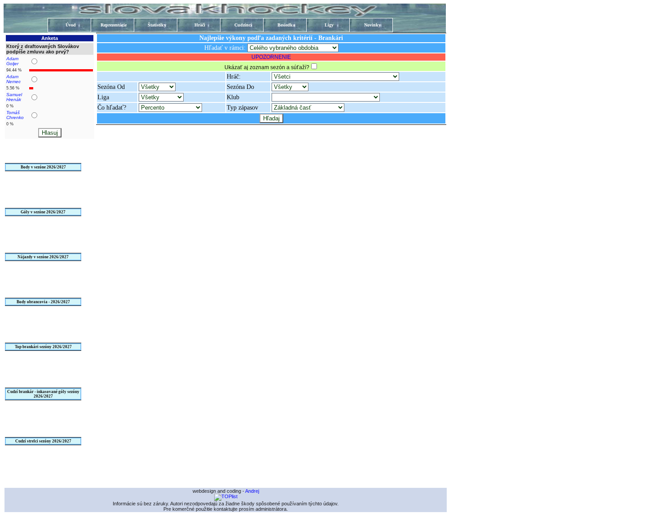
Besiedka (286, 24)
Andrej (252, 491)
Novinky (372, 24)
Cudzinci (243, 24)
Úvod (71, 24)
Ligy (329, 24)
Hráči (199, 24)
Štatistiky (157, 24)
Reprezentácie (114, 24)
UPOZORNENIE (271, 57)
